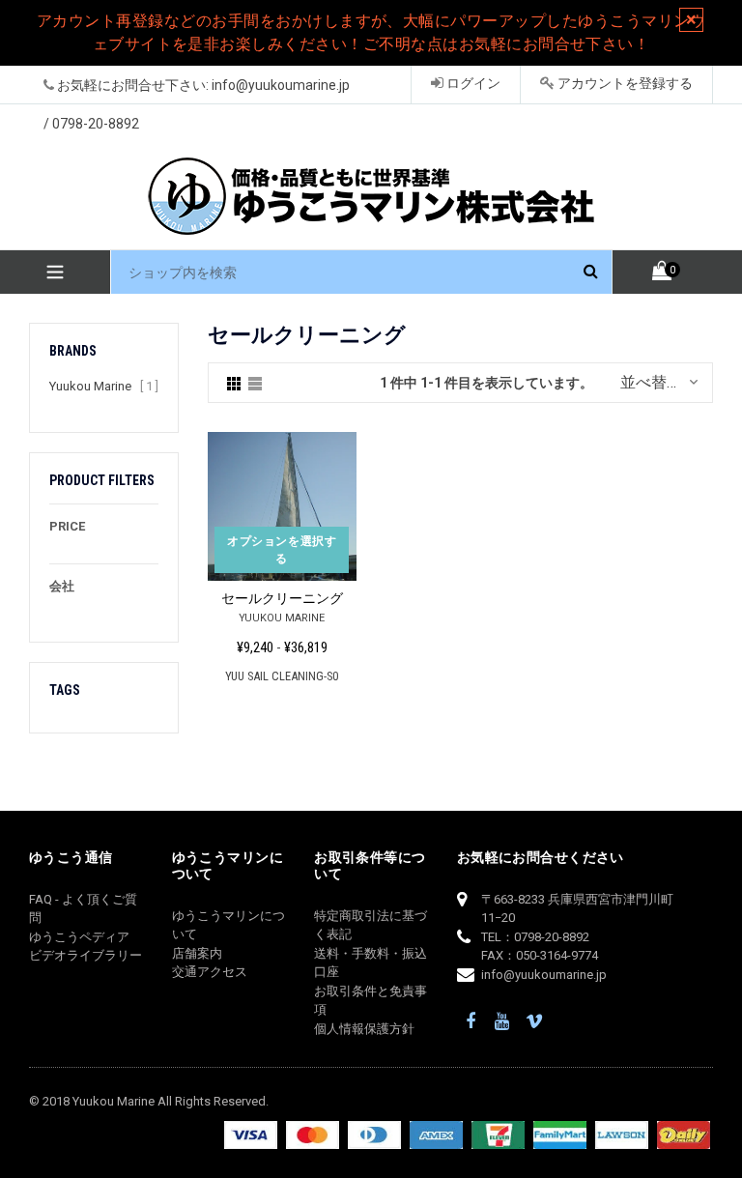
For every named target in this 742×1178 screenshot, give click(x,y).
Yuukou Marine (90, 386)
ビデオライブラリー (85, 955)
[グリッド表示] (233, 382)
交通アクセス (209, 971)
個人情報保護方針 (364, 1028)
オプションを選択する (281, 549)
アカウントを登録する (624, 83)
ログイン (471, 83)
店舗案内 (197, 953)
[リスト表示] (255, 382)
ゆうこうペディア (79, 937)
